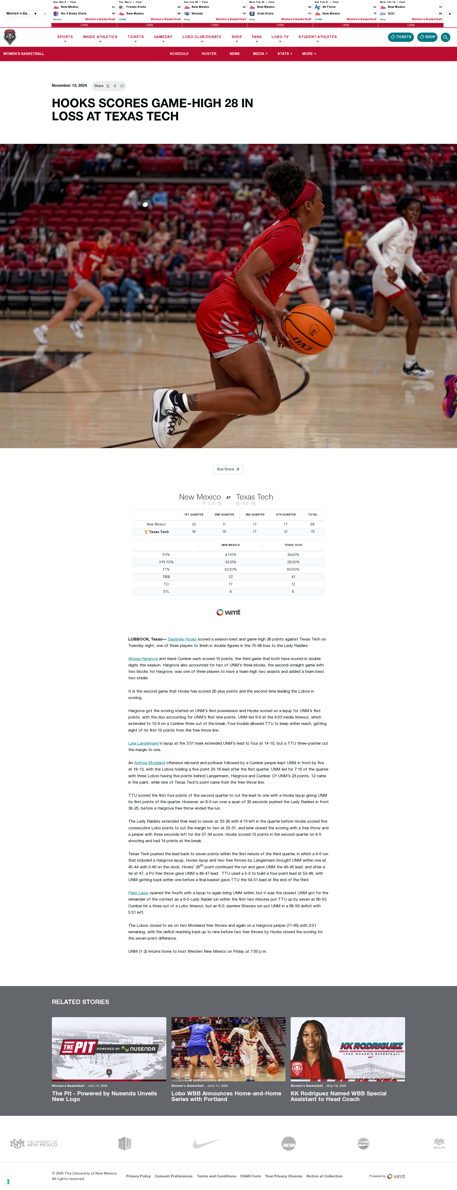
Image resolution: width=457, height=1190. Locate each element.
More (307, 54)
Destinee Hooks (182, 639)
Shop (237, 37)
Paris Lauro (138, 893)
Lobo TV (280, 37)
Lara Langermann (143, 743)
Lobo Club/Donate (202, 37)
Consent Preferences (174, 1176)
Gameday (163, 37)
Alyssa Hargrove (143, 659)
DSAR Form (250, 1176)
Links (84, 25)
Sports (65, 37)
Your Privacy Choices (284, 1176)
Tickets (136, 37)
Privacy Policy (138, 1176)
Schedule (179, 54)
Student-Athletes (317, 37)
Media (258, 54)
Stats (283, 54)
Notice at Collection (325, 1176)
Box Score (225, 469)
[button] (450, 13)
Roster (209, 54)
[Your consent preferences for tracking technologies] (8, 1181)
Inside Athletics (100, 37)
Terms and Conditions (216, 1176)
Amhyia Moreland (149, 763)
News (235, 54)
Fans (257, 37)
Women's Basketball (68, 1086)
